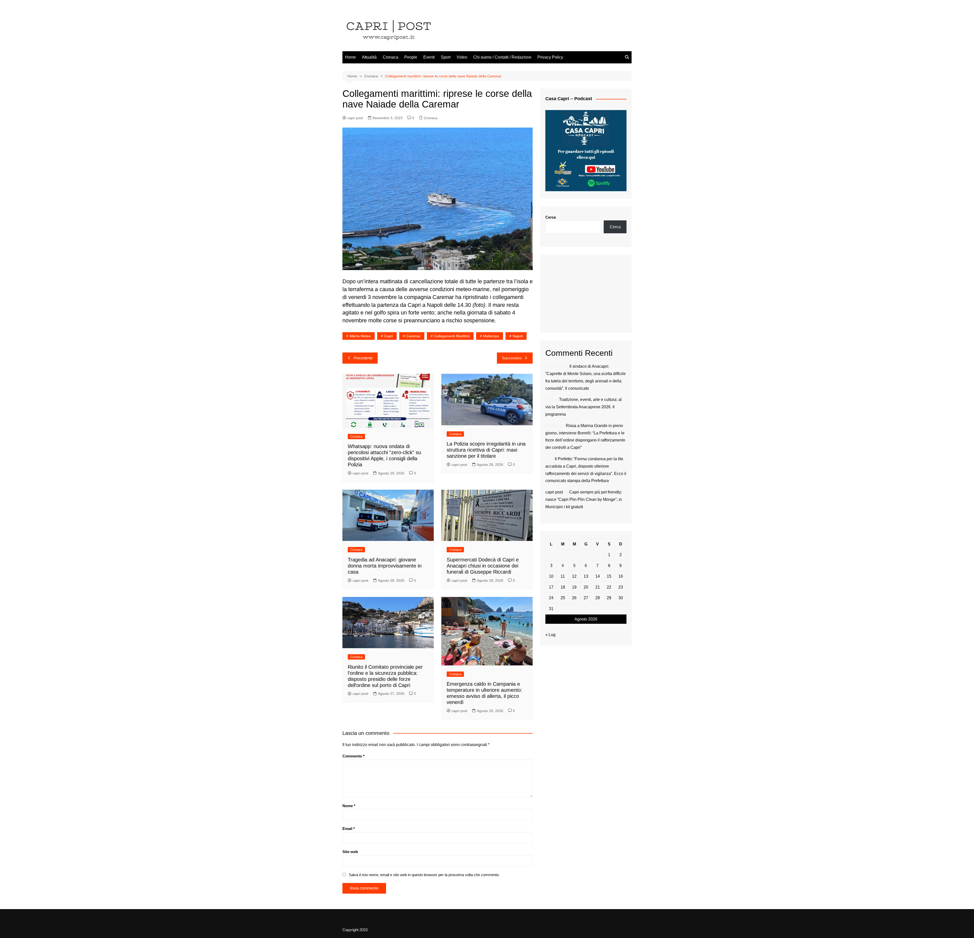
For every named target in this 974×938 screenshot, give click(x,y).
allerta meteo (360, 336)
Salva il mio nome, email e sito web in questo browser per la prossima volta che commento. (424, 875)
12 (574, 576)
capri (388, 336)
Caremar (413, 336)
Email (348, 828)
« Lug (550, 634)
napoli (518, 336)
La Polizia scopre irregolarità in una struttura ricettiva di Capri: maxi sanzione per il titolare (486, 450)
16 (620, 576)
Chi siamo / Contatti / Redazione (502, 57)
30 (620, 598)
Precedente (363, 358)
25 (563, 598)
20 (586, 587)
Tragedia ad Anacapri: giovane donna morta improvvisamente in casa (385, 566)
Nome (348, 806)
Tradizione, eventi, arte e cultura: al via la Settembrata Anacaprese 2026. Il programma (583, 406)
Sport (445, 57)
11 (563, 576)
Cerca (550, 217)
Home (350, 57)
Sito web (350, 851)
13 (586, 576)
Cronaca (390, 57)
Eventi (429, 57)
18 (563, 587)
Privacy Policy (550, 57)
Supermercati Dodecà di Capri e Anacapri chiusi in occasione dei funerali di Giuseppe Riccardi (483, 566)
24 (551, 598)
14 (597, 576)
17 (551, 587)
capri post (355, 118)
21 (597, 587)
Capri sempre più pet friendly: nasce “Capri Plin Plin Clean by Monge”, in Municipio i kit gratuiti (583, 499)
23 (620, 587)
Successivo (511, 358)
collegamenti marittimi (452, 336)
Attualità (369, 57)
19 (574, 587)
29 (609, 598)
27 (586, 598)
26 (574, 598)
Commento (353, 756)
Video (462, 57)
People (410, 57)
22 (609, 587)
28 (597, 598)
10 (551, 576)
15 (609, 576)
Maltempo (491, 336)
